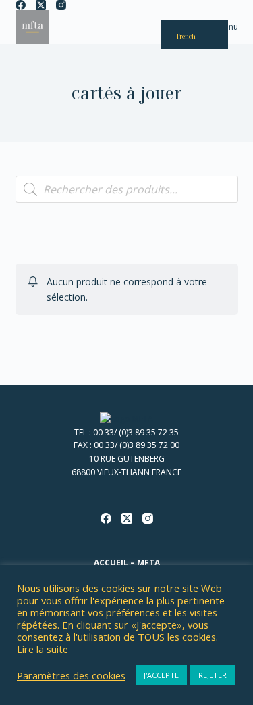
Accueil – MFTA (127, 563)
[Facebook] (21, 5)
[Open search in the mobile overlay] (127, 189)
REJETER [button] (212, 675)
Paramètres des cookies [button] (71, 675)
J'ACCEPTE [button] (161, 675)
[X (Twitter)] (41, 5)
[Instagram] (61, 5)
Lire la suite (42, 649)
